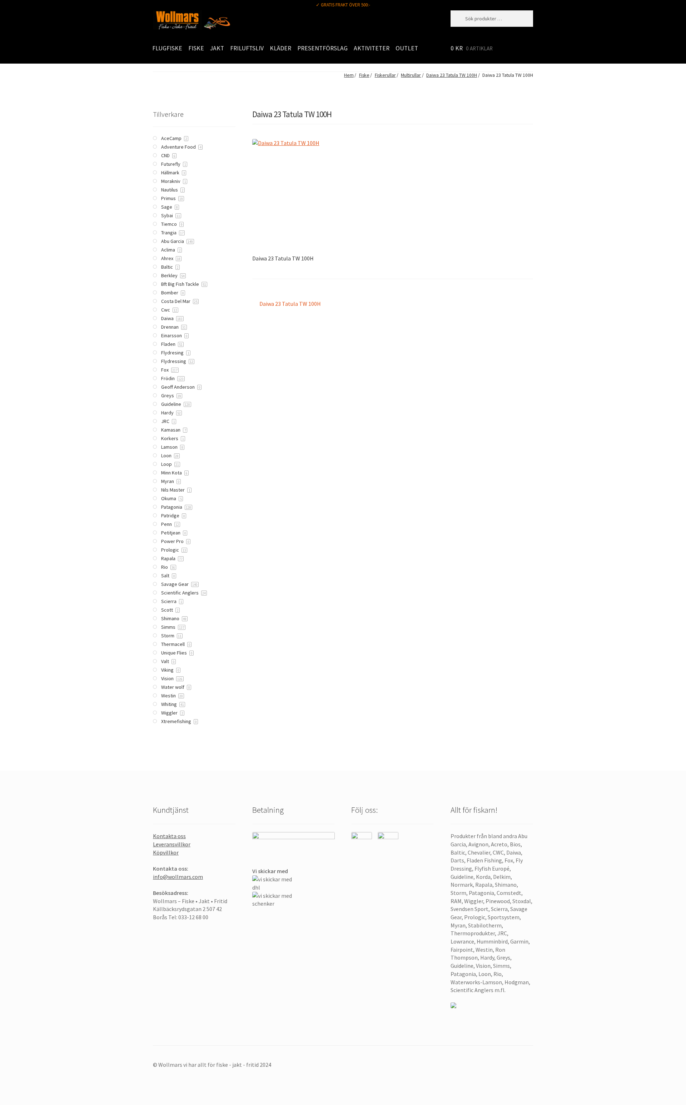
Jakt (217, 48)
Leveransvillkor (171, 844)
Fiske (196, 48)
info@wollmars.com (178, 876)
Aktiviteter (371, 48)
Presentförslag (322, 48)
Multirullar (411, 75)
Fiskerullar (385, 75)
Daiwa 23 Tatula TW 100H (451, 75)
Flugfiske (167, 48)
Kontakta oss (169, 836)
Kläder (280, 48)
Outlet (407, 48)
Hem (349, 75)
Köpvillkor (166, 852)
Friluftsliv (247, 48)
